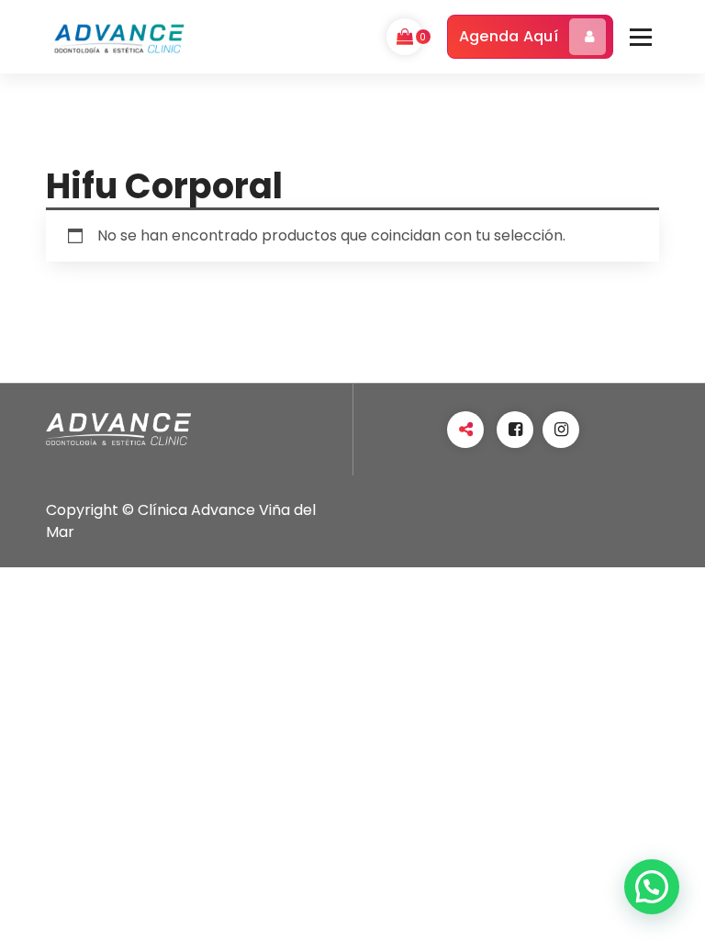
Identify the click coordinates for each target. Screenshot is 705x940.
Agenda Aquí (508, 36)
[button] (651, 886)
